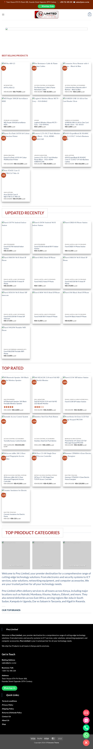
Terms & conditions (9, 701)
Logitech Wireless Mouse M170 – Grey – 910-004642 (46, 123)
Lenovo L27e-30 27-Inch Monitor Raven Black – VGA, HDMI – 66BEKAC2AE (46, 160)
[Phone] (86, 728)
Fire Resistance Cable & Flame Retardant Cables (44, 89)
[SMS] (86, 720)
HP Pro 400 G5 (9, 88)
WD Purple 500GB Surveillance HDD (15, 123)
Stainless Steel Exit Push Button (45, 441)
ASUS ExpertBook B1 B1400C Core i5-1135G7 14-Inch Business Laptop (77, 160)
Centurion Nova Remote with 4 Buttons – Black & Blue (75, 89)
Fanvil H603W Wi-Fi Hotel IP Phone (14, 283)
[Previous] (10, 38)
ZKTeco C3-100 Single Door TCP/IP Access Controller (44, 478)
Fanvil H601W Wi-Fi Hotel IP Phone (75, 283)
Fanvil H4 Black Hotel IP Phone (75, 316)
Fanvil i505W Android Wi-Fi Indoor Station (46, 248)
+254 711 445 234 (66, 2)
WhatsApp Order (48, 6)
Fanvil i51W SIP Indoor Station (75, 402)
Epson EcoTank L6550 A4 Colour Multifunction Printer (15, 158)
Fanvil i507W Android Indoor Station (14, 248)
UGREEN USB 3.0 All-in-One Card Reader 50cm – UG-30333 (77, 123)
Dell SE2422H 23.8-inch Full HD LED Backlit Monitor (45, 402)
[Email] (86, 713)
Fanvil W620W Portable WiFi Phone (14, 352)
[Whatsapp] (86, 735)
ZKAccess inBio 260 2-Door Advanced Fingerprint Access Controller (14, 479)
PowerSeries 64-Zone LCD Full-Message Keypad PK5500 (76, 442)
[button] (3, 14)
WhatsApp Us (9, 688)
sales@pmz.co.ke (82, 2)
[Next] (83, 38)
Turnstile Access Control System (15, 441)
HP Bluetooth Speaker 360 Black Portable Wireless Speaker (15, 402)
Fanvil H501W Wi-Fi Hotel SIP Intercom (14, 318)
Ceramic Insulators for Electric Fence (14, 515)
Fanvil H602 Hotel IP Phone (44, 281)
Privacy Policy (7, 705)
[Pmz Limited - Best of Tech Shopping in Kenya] (46, 14)
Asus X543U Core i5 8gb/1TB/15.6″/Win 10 (12, 196)
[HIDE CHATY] (86, 742)
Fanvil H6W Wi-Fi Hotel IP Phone (45, 316)
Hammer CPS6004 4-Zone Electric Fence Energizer (77, 478)
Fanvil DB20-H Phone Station (75, 246)
